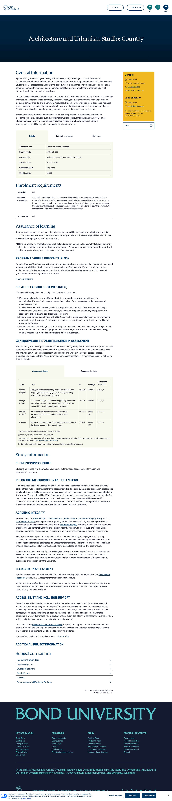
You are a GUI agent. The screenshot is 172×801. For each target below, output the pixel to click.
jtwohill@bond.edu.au (135, 90)
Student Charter (70, 518)
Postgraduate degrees (97, 749)
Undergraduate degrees (98, 752)
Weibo (155, 790)
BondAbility (63, 636)
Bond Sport (56, 744)
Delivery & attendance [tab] (64, 136)
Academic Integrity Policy (90, 518)
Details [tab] (32, 136)
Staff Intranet (57, 749)
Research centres (131, 744)
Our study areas (94, 744)
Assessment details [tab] (40, 371)
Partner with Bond (131, 749)
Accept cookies (149, 795)
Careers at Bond (22, 746)
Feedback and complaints (62, 752)
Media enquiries (22, 749)
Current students (59, 738)
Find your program (24, 279)
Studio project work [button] (26, 669)
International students (97, 746)
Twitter (146, 790)
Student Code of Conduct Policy (47, 518)
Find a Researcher (131, 741)
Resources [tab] (96, 136)
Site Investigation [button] (25, 664)
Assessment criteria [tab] (89, 371)
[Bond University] (11, 8)
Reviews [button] (21, 678)
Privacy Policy (21, 752)
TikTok (136, 790)
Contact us (135, 7)
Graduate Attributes (25, 521)
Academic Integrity (68, 525)
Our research (129, 738)
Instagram (131, 790)
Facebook (122, 790)
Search (157, 7)
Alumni (127, 752)
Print (127, 125)
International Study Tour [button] (28, 660)
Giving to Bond (22, 744)
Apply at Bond (93, 738)
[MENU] (165, 7)
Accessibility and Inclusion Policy (47, 624)
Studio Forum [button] (23, 673)
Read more (129, 772)
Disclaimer (20, 755)
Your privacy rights (115, 795)
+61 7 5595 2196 (134, 87)
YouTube (141, 790)
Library (55, 746)
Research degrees (131, 746)
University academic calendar (47, 440)
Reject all (132, 795)
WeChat (150, 790)
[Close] (168, 795)
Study (115, 7)
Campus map (57, 741)
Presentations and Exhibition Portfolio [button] (34, 682)
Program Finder (94, 741)
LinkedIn (127, 790)
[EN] (149, 7)
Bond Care (20, 738)
